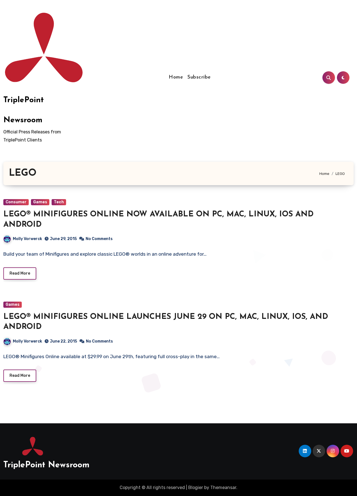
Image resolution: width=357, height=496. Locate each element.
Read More (19, 273)
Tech (59, 202)
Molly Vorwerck (27, 238)
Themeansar (223, 487)
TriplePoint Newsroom (46, 465)
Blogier (195, 487)
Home (176, 77)
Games (40, 202)
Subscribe (199, 77)
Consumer (16, 202)
